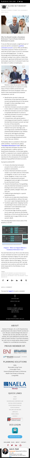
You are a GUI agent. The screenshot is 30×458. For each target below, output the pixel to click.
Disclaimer (7, 442)
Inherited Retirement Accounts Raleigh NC (13, 273)
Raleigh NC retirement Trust (9, 275)
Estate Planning (15, 407)
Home (15, 396)
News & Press (15, 413)
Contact (15, 416)
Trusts (6, 12)
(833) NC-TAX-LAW (9, 1)
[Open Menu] (4, 7)
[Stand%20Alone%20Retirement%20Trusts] (3, 280)
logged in (11, 291)
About (15, 398)
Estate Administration (15, 405)
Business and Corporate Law (15, 401)
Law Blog (15, 411)
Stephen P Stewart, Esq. (13, 10)
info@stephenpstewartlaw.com (15, 318)
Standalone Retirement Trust (11, 145)
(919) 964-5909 (15, 298)
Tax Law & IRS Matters (15, 409)
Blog (12, 442)
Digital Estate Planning (15, 403)
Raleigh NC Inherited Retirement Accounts (13, 274)
